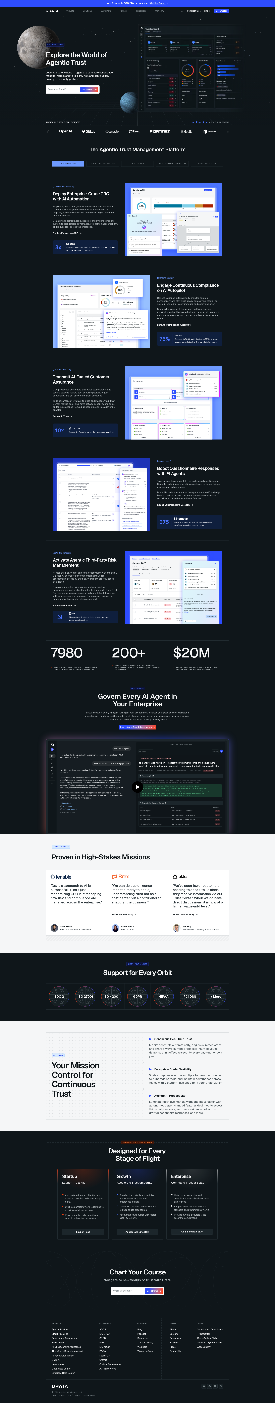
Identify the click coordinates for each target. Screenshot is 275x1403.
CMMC (103, 1359)
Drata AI (56, 1359)
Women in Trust (145, 1351)
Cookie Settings (90, 1395)
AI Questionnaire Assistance (66, 1346)
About (173, 1329)
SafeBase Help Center (63, 1373)
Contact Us (175, 1351)
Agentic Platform (60, 1329)
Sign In (207, 11)
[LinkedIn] (215, 1386)
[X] (221, 1386)
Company (159, 11)
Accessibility (204, 1346)
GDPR (102, 1338)
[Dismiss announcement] (271, 3)
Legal (54, 1395)
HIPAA (102, 1342)
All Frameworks (107, 1368)
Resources (141, 11)
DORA (102, 1351)
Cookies (77, 1395)
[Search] (182, 10)
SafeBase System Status (210, 1342)
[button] (137, 787)
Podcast (141, 1333)
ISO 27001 (104, 1333)
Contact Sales (194, 11)
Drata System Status (208, 1338)
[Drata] (52, 11)
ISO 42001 (105, 1346)
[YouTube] (204, 1386)
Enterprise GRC (60, 1333)
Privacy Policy (65, 1395)
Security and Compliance (210, 1329)
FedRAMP (104, 1355)
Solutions (87, 11)
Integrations (58, 1364)
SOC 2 (102, 1329)
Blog (139, 1329)
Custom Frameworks (110, 1364)
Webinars (142, 1346)
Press (172, 1346)
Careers (174, 1333)
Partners (123, 11)
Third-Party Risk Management (67, 1351)
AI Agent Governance (63, 1355)
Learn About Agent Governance (136, 727)
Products (70, 11)
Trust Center (58, 1342)
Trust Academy (145, 1342)
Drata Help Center (61, 1368)
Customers (106, 11)
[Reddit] (209, 1386)
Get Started (221, 11)
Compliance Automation (64, 1338)
